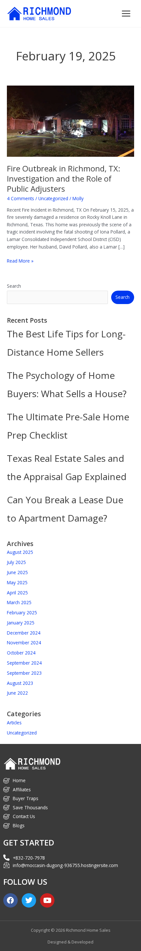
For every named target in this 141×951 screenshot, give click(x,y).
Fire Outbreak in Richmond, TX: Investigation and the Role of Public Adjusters (63, 178)
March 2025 (19, 602)
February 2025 (22, 612)
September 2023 (24, 673)
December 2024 (23, 633)
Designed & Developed (70, 942)
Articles (14, 722)
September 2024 (24, 663)
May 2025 (17, 582)
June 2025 (17, 572)
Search (14, 286)
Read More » (20, 260)
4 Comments (20, 198)
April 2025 (17, 592)
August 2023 (20, 683)
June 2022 (17, 693)
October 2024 (21, 653)
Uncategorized (53, 198)
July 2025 (16, 562)
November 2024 (24, 642)
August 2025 (20, 552)
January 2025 (20, 623)
